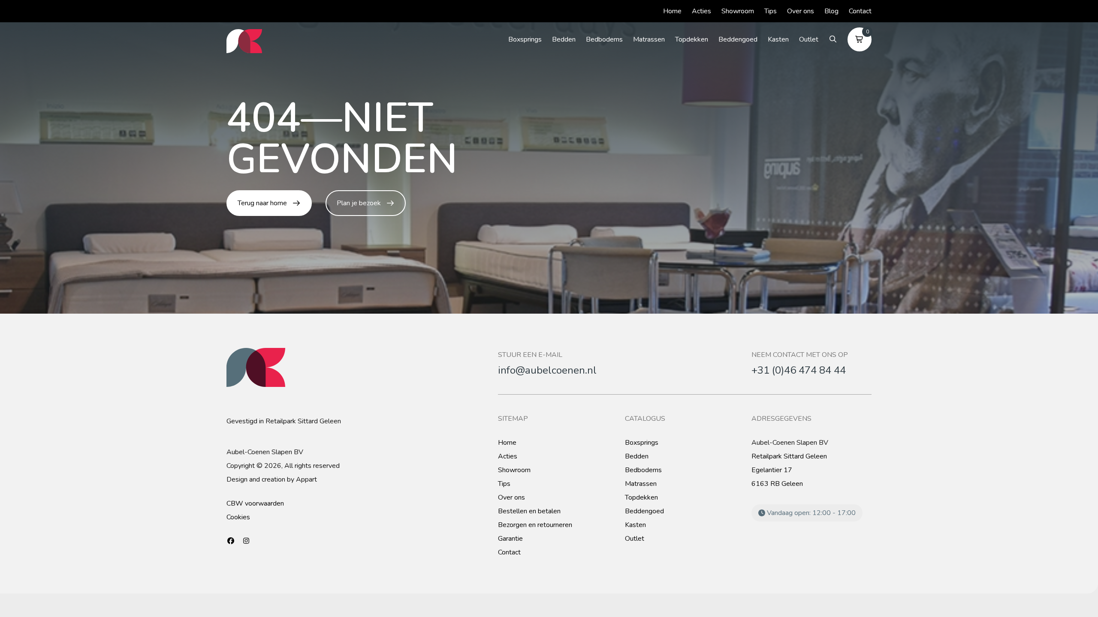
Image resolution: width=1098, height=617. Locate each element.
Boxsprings (525, 39)
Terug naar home (262, 203)
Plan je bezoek (359, 203)
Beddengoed (737, 39)
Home (672, 11)
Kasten (778, 39)
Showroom (737, 11)
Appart (306, 479)
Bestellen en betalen (529, 511)
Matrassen (649, 39)
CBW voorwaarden (255, 503)
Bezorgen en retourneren (535, 525)
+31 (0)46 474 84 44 (798, 370)
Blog (831, 11)
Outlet (808, 39)
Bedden (564, 39)
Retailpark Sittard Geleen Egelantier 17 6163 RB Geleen (789, 470)
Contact (860, 11)
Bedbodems (604, 39)
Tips (770, 11)
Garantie (510, 538)
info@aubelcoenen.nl (547, 370)
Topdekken (691, 39)
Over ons (800, 11)
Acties (701, 11)
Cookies (238, 517)
